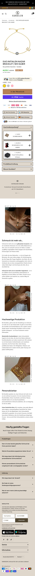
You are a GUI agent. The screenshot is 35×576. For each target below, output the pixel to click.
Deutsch (19, 557)
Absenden (21, 520)
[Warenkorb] (32, 14)
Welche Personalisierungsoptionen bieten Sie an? (16, 451)
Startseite (4, 20)
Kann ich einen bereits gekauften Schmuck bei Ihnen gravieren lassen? (15, 445)
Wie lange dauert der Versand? (11, 478)
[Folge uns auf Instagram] (7, 539)
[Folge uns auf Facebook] (4, 539)
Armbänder (11, 20)
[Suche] (6, 14)
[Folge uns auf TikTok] (11, 539)
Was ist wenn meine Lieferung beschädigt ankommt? (14, 491)
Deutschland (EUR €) (8, 557)
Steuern (8, 72)
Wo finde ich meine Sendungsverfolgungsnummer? (11, 484)
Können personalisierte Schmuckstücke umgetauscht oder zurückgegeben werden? (15, 464)
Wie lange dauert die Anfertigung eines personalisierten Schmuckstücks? (13, 457)
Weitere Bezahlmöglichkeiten (17, 101)
